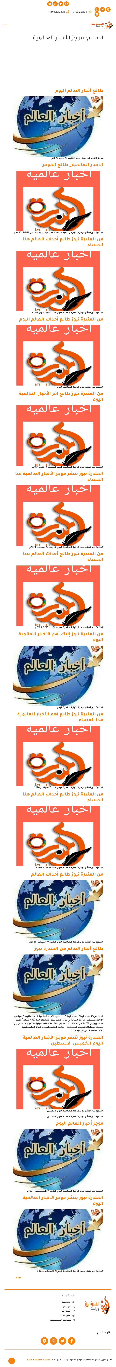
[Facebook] (66, 3)
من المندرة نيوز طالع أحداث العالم (67, 874)
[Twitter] (60, 3)
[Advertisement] (58, 65)
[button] (5, 24)
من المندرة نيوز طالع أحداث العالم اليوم (61, 319)
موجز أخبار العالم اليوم (79, 1123)
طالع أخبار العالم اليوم (79, 91)
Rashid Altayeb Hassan (38, 1360)
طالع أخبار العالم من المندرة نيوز (68, 949)
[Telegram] (49, 3)
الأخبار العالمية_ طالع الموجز (73, 165)
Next (17, 1278)
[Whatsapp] (55, 3)
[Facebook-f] (71, 1341)
